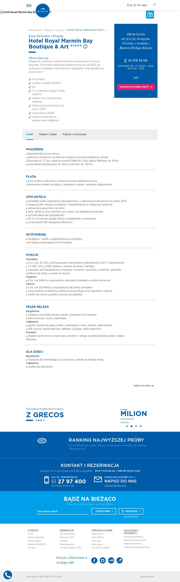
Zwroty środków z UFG (70, 548)
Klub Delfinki (98, 537)
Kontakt (31, 548)
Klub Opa (96, 541)
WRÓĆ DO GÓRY (142, 386)
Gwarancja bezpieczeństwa (136, 547)
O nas (39, 420)
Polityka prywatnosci (133, 537)
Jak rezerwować (67, 534)
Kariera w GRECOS (37, 544)
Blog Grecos (97, 534)
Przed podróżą (66, 544)
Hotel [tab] (29, 134)
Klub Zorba (97, 544)
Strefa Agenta (34, 541)
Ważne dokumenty (133, 544)
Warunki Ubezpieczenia (135, 540)
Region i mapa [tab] (48, 134)
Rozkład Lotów (67, 537)
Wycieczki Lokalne (101, 548)
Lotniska (64, 541)
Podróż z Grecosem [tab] (74, 134)
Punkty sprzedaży (36, 537)
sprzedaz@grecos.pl (115, 486)
